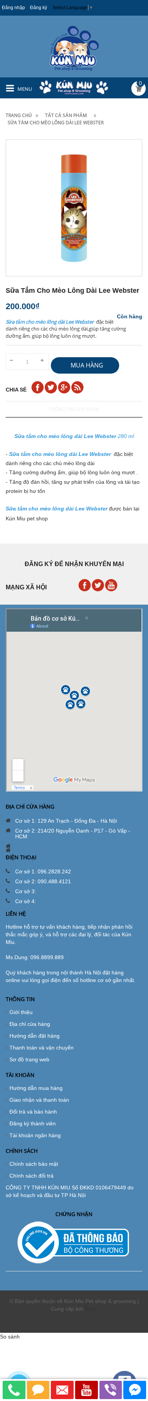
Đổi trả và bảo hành (33, 1112)
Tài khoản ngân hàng (35, 1135)
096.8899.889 (47, 957)
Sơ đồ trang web (29, 1059)
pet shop (37, 518)
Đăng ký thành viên (32, 1123)
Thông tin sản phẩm (74, 409)
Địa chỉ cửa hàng (29, 1024)
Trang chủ (19, 115)
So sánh (10, 1337)
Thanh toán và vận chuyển (41, 1048)
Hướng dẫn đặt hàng (34, 1036)
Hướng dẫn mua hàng (36, 1088)
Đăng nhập (13, 7)
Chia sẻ (16, 390)
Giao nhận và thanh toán (39, 1100)
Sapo (91, 1309)
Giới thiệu (21, 1012)
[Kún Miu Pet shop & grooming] (74, 48)
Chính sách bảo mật (33, 1164)
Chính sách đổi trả (31, 1176)
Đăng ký (38, 7)
